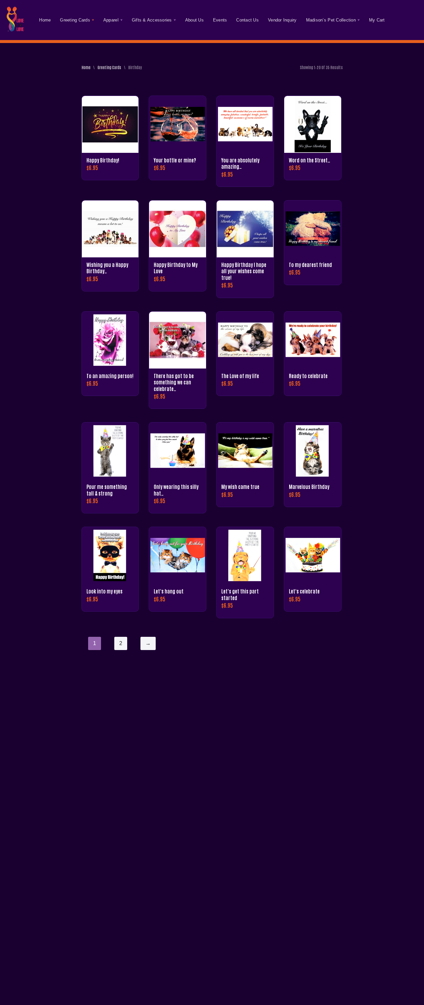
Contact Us (247, 20)
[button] (93, 20)
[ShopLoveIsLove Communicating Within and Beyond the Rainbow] (15, 20)
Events (220, 20)
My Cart (377, 20)
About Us (194, 20)
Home (45, 20)
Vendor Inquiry (282, 20)
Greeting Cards (109, 67)
